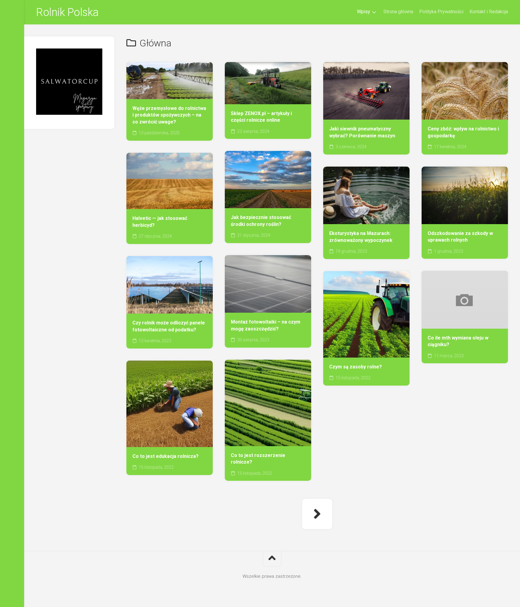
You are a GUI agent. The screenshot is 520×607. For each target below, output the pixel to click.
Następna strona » (317, 514)
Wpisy (363, 11)
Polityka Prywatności (441, 11)
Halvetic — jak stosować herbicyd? (159, 221)
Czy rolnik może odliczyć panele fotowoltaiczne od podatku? (168, 326)
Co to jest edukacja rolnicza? (165, 456)
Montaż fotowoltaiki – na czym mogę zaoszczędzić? (265, 325)
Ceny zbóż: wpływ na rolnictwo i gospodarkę (463, 132)
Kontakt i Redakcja (488, 11)
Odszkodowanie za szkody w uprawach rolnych (460, 236)
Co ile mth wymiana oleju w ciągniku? (458, 341)
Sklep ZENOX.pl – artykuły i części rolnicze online (261, 117)
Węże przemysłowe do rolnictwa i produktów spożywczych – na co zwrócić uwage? (169, 115)
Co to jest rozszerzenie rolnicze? (258, 458)
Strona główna (398, 11)
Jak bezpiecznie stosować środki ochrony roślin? (261, 220)
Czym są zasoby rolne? (355, 367)
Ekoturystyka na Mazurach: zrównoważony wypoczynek (360, 236)
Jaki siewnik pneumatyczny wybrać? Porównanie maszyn (362, 132)
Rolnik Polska (67, 12)
